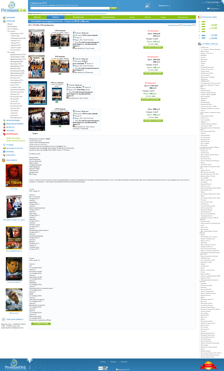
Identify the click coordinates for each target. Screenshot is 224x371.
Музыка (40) (14, 99)
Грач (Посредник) (206, 339)
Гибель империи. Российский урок (210, 223)
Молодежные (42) (16, 96)
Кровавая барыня (205, 351)
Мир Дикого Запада (206, 262)
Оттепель (203, 331)
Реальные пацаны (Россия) (208, 92)
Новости (148, 17)
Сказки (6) (13, 113)
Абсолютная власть (206, 341)
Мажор (203, 192)
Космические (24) (16, 106)
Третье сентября (205, 120)
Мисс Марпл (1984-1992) (208, 131)
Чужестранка (204, 345)
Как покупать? (183, 17)
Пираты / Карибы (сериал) (208, 293)
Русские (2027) (15, 50)
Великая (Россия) (205, 295)
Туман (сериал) (205, 71)
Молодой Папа (205, 156)
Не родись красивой (206, 285)
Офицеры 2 (204, 122)
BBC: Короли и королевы (208, 172)
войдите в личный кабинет (82, 13)
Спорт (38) (14, 101)
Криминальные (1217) (18, 59)
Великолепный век (206, 211)
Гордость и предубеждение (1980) (210, 276)
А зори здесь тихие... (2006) (209, 106)
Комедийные (188, 25)
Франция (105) (16, 45)
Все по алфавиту (13, 29)
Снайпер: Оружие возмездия (209, 124)
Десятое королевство (206, 208)
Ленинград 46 (205, 266)
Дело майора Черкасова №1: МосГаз (211, 353)
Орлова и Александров (207, 291)
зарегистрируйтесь (100, 13)
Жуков (202, 196)
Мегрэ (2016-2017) (206, 289)
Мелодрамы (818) (16, 61)
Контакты (10, 155)
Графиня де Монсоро (207, 246)
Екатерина (204, 283)
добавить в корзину (153, 47)
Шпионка (203, 61)
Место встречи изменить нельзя (210, 154)
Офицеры (203, 100)
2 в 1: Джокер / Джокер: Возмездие (211, 49)
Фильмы (37, 17)
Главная (103, 362)
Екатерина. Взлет (205, 278)
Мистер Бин (204, 145)
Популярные (12, 26)
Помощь (10, 152)
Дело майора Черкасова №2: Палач (210, 198)
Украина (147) (15, 40)
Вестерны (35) (15, 103)
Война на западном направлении (210, 250)
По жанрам (11, 52)
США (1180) (15, 36)
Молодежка (204, 59)
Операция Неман (205, 90)
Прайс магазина (13, 138)
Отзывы (132, 17)
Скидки (163, 17)
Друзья (203, 319)
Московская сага (205, 139)
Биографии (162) (15, 82)
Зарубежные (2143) (16, 33)
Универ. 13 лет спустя (207, 53)
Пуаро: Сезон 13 (205, 240)
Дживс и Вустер (205, 170)
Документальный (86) (17, 89)
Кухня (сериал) (205, 325)
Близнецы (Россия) (206, 184)
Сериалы (55, 17)
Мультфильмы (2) (16, 117)
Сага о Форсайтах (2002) (208, 260)
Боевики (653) (15, 68)
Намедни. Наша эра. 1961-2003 (210, 174)
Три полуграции (205, 137)
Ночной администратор (207, 357)
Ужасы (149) (14, 85)
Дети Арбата (204, 313)
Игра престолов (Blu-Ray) (208, 213)
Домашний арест (205, 141)
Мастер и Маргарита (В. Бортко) (210, 160)
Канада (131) (15, 43)
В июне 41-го (204, 118)
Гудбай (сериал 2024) (207, 73)
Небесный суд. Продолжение (209, 347)
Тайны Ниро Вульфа (206, 209)
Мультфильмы (78, 17)
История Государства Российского (210, 309)
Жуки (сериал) (205, 51)
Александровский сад (207, 215)
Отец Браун (204, 182)
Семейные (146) (15, 87)
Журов (203, 349)
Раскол (202, 268)
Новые (10, 24)
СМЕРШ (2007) (205, 81)
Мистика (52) (14, 94)
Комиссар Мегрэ (205, 274)
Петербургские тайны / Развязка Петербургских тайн (209, 147)
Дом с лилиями (205, 143)
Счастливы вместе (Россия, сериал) (210, 83)
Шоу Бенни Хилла (206, 158)
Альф (202, 225)
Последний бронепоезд (14, 251)
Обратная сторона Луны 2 (208, 323)
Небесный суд (205, 204)
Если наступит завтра (207, 202)
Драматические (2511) (18, 54)
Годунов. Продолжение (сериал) (210, 355)
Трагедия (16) (14, 108)
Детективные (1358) (17, 57)
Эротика (10, 131)
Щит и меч (204, 317)
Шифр (202, 297)
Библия (203, 234)
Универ (203, 63)
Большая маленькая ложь (208, 333)
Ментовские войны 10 (207, 299)
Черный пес (204, 98)
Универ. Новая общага (207, 116)
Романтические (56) (16, 92)
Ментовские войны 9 (206, 321)
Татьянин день (205, 152)
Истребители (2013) (206, 104)
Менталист (204, 287)
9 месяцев (203, 200)
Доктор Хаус (204, 227)
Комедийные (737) (16, 66)
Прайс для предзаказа (15, 141)
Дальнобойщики (205, 102)
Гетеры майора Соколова (208, 337)
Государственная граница (208, 206)
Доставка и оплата (14, 148)
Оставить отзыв (41, 323)
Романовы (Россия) (206, 190)
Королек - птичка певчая (207, 270)
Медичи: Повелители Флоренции (210, 343)
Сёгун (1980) (204, 178)
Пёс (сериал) (204, 327)
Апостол (203, 57)
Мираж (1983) (205, 315)
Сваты (202, 65)
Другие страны (16, 47)
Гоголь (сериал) (205, 75)
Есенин (203, 272)
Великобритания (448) (18, 38)
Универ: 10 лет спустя (207, 69)
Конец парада (204, 229)
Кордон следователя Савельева (209, 256)
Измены (203, 264)
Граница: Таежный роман (208, 238)
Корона (203, 162)
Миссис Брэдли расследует (208, 244)
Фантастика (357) (16, 75)
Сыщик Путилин (205, 258)
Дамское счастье (205, 186)
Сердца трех (204, 150)
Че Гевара (14, 189)
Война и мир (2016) (206, 180)
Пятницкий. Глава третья (208, 335)
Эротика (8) (14, 110)
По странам (11, 31)
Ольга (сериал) (205, 329)
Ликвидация (204, 79)
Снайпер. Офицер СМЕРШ (208, 94)
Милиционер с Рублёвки (207, 77)
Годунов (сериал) (205, 311)
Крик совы (204, 301)
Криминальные (173, 25)
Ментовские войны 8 (206, 303)
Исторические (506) (17, 71)
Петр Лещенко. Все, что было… (210, 236)
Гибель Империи (205, 135)
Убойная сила (204, 47)
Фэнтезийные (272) (16, 80)
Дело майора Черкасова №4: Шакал (211, 188)
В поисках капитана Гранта (208, 248)
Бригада (203, 88)
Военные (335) (15, 78)
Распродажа (12, 134)
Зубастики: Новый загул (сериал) (210, 108)
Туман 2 (203, 110)
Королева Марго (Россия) (208, 176)
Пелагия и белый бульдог (208, 307)
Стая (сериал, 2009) (206, 126)
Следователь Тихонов (207, 305)
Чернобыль (204, 242)
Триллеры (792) (15, 64)
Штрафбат (204, 55)
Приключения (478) (17, 73)
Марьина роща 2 (205, 221)
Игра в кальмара (205, 96)
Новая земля (14, 313)
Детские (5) (14, 115)
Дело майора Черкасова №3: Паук (210, 194)
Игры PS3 (10, 127)
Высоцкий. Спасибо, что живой (14, 220)
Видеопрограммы (108, 17)
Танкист (203, 133)
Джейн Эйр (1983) (206, 164)
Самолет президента (14, 282)
